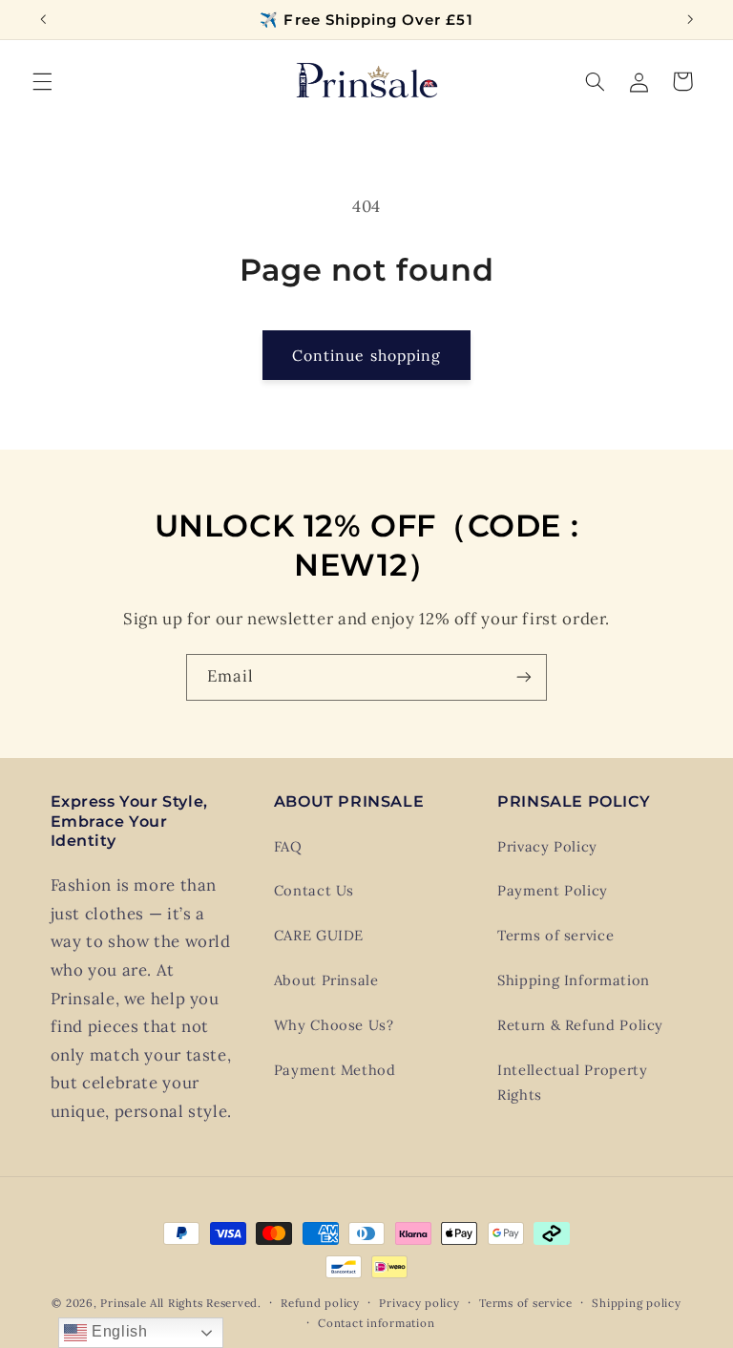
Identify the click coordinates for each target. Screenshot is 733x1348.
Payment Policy (552, 890)
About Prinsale (326, 980)
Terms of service (555, 935)
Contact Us (314, 890)
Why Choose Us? (334, 1025)
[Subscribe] (524, 677)
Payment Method (335, 1070)
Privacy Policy (547, 846)
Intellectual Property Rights (572, 1082)
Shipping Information (573, 980)
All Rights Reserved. (206, 1302)
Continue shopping (366, 355)
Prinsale (123, 1302)
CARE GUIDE (319, 935)
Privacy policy (419, 1302)
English (117, 1331)
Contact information (376, 1323)
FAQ (288, 846)
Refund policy (320, 1302)
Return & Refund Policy (580, 1025)
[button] (42, 81)
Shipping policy (636, 1302)
